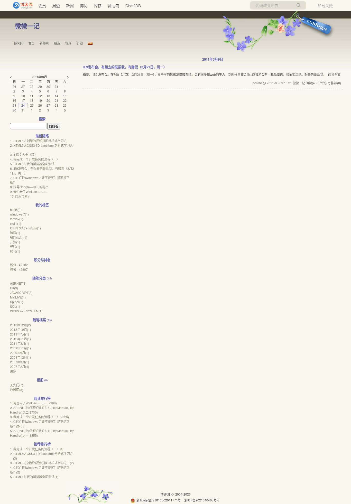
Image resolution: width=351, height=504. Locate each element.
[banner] (20, 5)
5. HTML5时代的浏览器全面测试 (32, 164)
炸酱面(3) (16, 389)
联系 (57, 43)
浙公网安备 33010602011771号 (158, 500)
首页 (31, 43)
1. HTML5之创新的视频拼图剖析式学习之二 (40, 140)
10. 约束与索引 (20, 196)
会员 (42, 5)
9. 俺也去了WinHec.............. (29, 191)
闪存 (97, 5)
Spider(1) (16, 302)
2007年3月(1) (19, 362)
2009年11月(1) (20, 348)
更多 (13, 371)
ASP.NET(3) (18, 283)
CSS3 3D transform (25, 228)
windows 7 (19, 214)
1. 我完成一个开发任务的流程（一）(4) (36, 449)
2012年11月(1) (20, 339)
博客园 (18, 43)
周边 (56, 5)
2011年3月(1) (19, 343)
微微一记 (27, 25)
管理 (68, 43)
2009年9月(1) (19, 352)
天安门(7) (16, 385)
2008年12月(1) (20, 357)
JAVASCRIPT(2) (21, 292)
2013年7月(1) (19, 334)
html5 (16, 209)
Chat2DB (133, 5)
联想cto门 (18, 237)
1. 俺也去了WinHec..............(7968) (33, 403)
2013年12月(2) (20, 325)
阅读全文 (334, 74)
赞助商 (113, 5)
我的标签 (42, 204)
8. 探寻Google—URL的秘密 (29, 187)
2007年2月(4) (19, 366)
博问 (84, 5)
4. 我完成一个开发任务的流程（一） (35, 159)
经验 (15, 246)
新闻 (70, 5)
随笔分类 (39, 278)
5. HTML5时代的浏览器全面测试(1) (34, 476)
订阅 (80, 43)
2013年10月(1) (20, 329)
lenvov (16, 219)
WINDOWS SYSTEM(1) (26, 311)
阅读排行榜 (42, 398)
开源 (15, 242)
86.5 (15, 251)
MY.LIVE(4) (18, 297)
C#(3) (14, 288)
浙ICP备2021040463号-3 (201, 500)
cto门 (15, 223)
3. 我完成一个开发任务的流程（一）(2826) (39, 417)
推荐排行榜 (42, 444)
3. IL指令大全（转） (24, 154)
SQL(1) (15, 306)
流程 (15, 232)
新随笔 (44, 43)
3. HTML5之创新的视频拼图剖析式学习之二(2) (42, 463)
